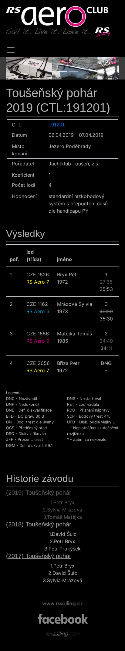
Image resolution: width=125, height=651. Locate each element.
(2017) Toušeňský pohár (38, 556)
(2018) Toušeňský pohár (38, 524)
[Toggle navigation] (10, 50)
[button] (14, 68)
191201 (57, 124)
